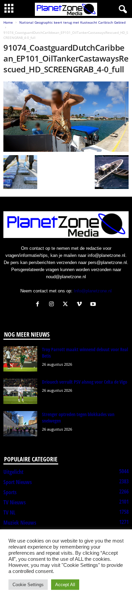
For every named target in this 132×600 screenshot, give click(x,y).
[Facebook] (39, 304)
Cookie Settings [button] (28, 584)
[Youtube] (94, 304)
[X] (67, 304)
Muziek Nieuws (19, 522)
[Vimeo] (81, 304)
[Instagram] (53, 304)
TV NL (9, 512)
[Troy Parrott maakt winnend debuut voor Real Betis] (20, 358)
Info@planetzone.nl (93, 290)
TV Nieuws (14, 502)
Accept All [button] (65, 584)
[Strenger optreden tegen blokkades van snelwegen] (20, 423)
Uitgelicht (13, 472)
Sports (10, 492)
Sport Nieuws (17, 482)
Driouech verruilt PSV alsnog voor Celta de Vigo (84, 382)
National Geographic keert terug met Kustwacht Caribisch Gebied (72, 22)
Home (8, 22)
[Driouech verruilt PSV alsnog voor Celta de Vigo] (20, 391)
